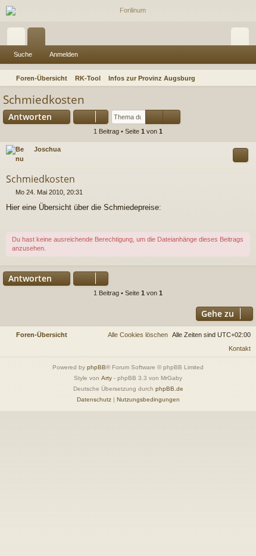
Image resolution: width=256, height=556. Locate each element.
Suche (23, 54)
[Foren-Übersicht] (128, 10)
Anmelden (63, 54)
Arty (106, 378)
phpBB (96, 367)
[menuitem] (245, 78)
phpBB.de (169, 388)
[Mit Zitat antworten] (240, 155)
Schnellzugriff (18, 38)
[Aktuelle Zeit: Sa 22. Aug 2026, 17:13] (229, 78)
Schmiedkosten (44, 99)
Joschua (47, 149)
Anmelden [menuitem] (242, 38)
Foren (38, 38)
